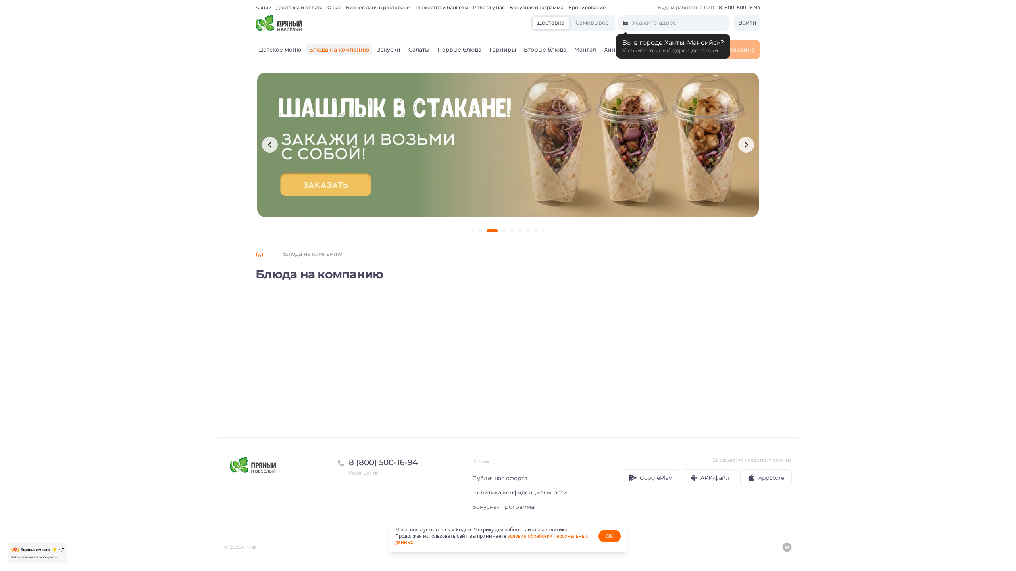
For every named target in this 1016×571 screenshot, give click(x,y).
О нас (334, 7)
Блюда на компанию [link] (312, 253)
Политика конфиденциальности (519, 492)
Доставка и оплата (299, 7)
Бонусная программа (537, 7)
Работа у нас (489, 7)
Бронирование (587, 7)
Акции (263, 7)
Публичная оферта (499, 478)
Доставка (550, 23)
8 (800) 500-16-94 (739, 7)
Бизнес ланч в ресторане (378, 7)
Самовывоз (592, 23)
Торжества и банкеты (441, 7)
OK (610, 536)
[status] (508, 536)
